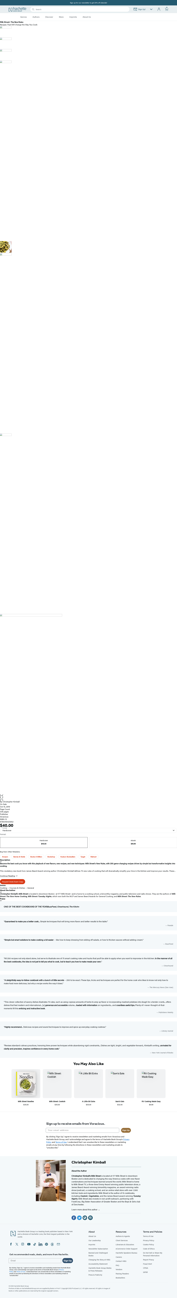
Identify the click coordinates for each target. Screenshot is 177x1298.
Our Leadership (94, 1240)
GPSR (145, 1272)
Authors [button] (36, 17)
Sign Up (126, 1130)
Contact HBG (121, 1261)
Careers (119, 1257)
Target (83, 856)
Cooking (3, 887)
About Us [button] (87, 17)
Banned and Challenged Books (98, 1254)
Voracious (4, 816)
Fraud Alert (147, 1264)
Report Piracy (148, 1259)
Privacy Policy (148, 1240)
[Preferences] (151, 9)
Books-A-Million (36, 856)
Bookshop (51, 856)
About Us (92, 1236)
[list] (88, 704)
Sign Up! (142, 9)
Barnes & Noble (19, 856)
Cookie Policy (148, 1244)
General (30, 887)
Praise (2, 899)
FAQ (117, 1265)
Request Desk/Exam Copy (12, 881)
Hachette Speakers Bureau (126, 1252)
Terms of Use (148, 1236)
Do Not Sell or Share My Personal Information (152, 1254)
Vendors (119, 1269)
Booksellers (120, 1277)
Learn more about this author (85, 1209)
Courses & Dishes (17, 887)
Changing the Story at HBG (99, 1259)
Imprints (73, 17)
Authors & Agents (123, 1236)
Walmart (93, 856)
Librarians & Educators (125, 1244)
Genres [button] (23, 17)
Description (5, 860)
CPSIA (145, 1268)
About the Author (7, 890)
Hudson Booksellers (67, 856)
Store (61, 17)
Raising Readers (122, 1273)
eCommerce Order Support (126, 1248)
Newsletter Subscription (98, 1248)
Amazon (5, 856)
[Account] (159, 9)
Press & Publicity (95, 1274)
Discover (49, 17)
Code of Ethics (149, 1248)
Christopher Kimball (11, 801)
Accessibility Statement (98, 1264)
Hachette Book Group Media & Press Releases (99, 1269)
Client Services (122, 1240)
